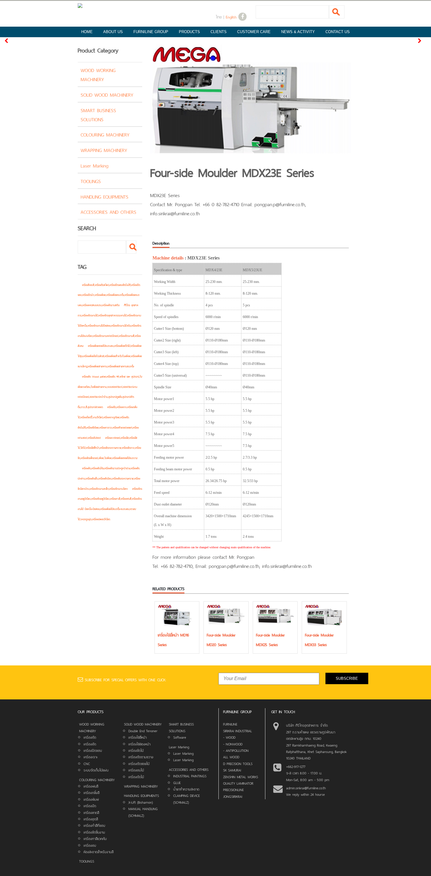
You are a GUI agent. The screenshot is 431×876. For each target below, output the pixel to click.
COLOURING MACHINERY (105, 134)
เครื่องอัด (90, 743)
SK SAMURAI (232, 769)
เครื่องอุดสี (91, 818)
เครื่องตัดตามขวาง (140, 756)
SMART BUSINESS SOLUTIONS (98, 114)
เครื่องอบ (90, 845)
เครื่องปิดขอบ (93, 750)
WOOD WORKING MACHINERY (98, 74)
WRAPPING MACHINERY (104, 149)
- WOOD (229, 737)
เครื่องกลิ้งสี (91, 792)
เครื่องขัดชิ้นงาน (94, 832)
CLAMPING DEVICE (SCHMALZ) (186, 798)
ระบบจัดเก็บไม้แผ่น (96, 769)
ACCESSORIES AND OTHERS (108, 211)
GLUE (177, 782)
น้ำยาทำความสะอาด (186, 789)
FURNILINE (230, 723)
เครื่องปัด (90, 805)
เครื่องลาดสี (91, 812)
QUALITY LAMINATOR (238, 783)
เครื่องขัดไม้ (136, 750)
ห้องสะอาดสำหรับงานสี (98, 851)
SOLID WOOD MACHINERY (107, 94)
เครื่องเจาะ (91, 756)
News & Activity (298, 32)
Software (179, 737)
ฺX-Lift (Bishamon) (140, 802)
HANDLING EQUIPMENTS (104, 196)
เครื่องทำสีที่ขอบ (94, 825)
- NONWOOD (232, 743)
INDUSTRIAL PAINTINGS (189, 775)
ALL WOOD (231, 756)
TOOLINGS (91, 180)
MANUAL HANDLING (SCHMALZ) (143, 811)
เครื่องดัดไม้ (136, 776)
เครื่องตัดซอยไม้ (139, 763)
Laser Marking (94, 165)
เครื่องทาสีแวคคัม (95, 838)
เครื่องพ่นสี (91, 786)
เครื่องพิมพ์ (91, 799)
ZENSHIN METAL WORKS (240, 776)
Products (189, 32)
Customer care (254, 32)
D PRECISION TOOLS (237, 763)
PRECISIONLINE (233, 789)
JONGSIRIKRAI (232, 796)
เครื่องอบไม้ (136, 769)
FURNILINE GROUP (150, 32)
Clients (219, 32)
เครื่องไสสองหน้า (139, 743)
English (231, 16)
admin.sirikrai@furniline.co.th (306, 787)
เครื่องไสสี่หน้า (137, 737)
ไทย (219, 16)
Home (87, 32)
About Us (113, 32)
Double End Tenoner (142, 730)
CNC (87, 763)
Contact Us (337, 32)
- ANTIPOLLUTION (236, 750)
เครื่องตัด (90, 737)
